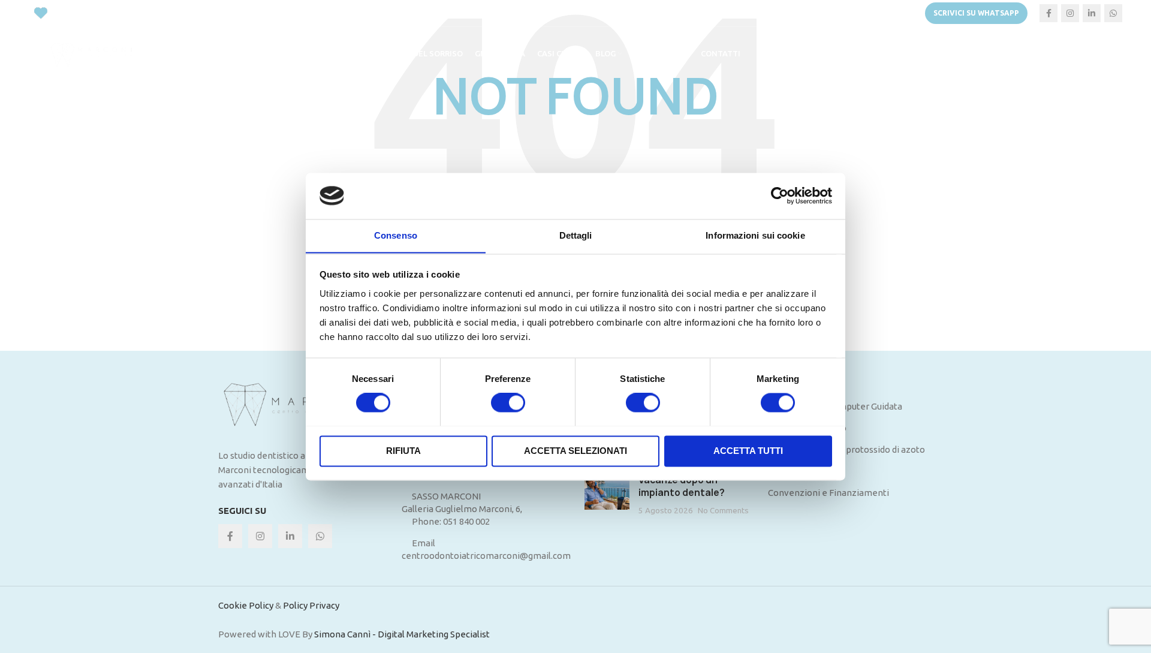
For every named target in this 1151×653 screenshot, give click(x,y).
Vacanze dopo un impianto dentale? (681, 486)
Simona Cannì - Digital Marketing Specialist (402, 634)
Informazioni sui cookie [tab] (755, 235)
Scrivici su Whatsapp (976, 13)
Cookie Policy (245, 605)
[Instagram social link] (1070, 13)
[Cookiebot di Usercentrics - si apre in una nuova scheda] (779, 195)
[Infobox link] (776, 13)
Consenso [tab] (395, 235)
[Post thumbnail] (606, 495)
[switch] (508, 402)
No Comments (723, 510)
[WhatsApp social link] (1113, 13)
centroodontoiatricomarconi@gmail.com (486, 555)
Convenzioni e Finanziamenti (828, 493)
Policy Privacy (311, 605)
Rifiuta (403, 451)
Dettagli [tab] (575, 235)
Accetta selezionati (575, 451)
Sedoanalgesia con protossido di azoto (846, 449)
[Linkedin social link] (1092, 13)
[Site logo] (95, 53)
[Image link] (301, 404)
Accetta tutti (748, 451)
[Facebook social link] (1048, 13)
